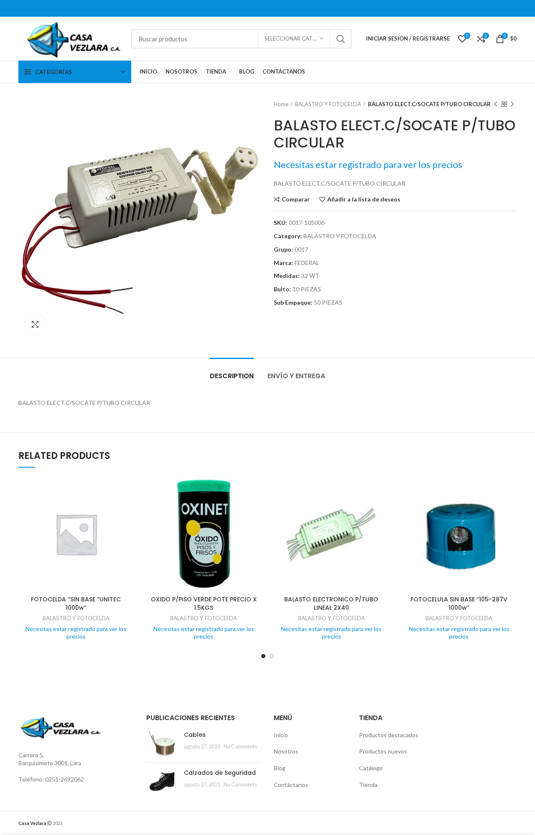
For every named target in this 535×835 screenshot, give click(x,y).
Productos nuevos (383, 751)
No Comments (240, 746)
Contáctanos (291, 784)
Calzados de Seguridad (220, 773)
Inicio (281, 734)
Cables (195, 735)
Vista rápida (127, 508)
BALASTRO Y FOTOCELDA (328, 104)
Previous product (496, 104)
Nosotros (286, 751)
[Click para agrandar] (35, 324)
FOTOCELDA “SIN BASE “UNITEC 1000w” (76, 603)
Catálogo (371, 767)
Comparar (296, 199)
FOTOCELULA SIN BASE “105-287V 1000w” (458, 603)
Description (232, 376)
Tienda (368, 784)
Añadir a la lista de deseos (363, 199)
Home (281, 104)
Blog (279, 767)
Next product (512, 104)
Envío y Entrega (296, 376)
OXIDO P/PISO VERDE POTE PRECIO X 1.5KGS (204, 603)
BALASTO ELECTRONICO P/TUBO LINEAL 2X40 (331, 603)
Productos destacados (388, 734)
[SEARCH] (340, 38)
